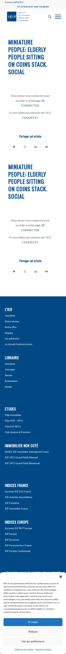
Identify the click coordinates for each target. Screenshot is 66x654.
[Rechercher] (48, 16)
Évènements (11, 381)
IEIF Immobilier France (16, 508)
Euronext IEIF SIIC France (18, 491)
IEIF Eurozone (12, 539)
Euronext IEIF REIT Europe (18, 528)
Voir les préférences (33, 641)
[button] (60, 576)
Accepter (33, 621)
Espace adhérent (14, 2)
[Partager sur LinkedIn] (35, 147)
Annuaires (10, 363)
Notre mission (12, 321)
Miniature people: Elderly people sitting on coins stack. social (27, 57)
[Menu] (56, 16)
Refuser (33, 631)
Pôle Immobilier (13, 415)
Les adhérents (12, 338)
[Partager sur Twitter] (13, 147)
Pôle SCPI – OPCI (14, 420)
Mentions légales (43, 649)
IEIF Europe (11, 533)
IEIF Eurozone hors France (18, 545)
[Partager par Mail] (46, 147)
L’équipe (9, 333)
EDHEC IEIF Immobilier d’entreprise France (27, 451)
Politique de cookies (24, 649)
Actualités (10, 315)
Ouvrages (10, 369)
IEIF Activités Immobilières (18, 497)
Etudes (8, 386)
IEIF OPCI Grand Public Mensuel (21, 457)
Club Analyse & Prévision (17, 432)
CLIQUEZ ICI (30, 117)
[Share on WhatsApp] (25, 147)
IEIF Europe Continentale (17, 551)
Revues (8, 375)
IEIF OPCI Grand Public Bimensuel (22, 463)
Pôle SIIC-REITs (13, 426)
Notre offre (10, 327)
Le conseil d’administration (18, 344)
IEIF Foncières (12, 503)
